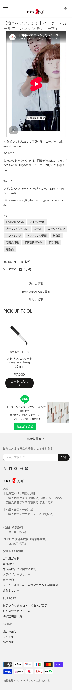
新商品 (56, 235)
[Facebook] (10, 468)
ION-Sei (8, 636)
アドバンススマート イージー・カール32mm (20, 362)
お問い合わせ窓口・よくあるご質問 (25, 605)
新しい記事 (36, 299)
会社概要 (8, 564)
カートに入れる (19, 383)
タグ (5, 215)
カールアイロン (56, 228)
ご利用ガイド (11, 558)
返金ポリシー (11, 590)
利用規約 (8, 580)
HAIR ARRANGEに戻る (36, 291)
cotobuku (9, 642)
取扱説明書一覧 (12, 616)
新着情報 (54, 242)
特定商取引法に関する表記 (19, 569)
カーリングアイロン (17, 228)
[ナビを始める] (5, 8)
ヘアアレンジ (13, 235)
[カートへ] (65, 8)
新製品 (10, 249)
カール (38, 228)
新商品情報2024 (33, 242)
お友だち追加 (24, 426)
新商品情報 (12, 242)
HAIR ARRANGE (15, 221)
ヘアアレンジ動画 (37, 235)
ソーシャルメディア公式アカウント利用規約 (30, 585)
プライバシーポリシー (17, 574)
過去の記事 (36, 284)
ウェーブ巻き (37, 221)
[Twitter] (4, 468)
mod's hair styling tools (36, 680)
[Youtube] (15, 468)
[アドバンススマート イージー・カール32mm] (19, 336)
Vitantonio (9, 631)
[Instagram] (21, 468)
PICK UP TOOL (17, 311)
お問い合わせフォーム (17, 611)
